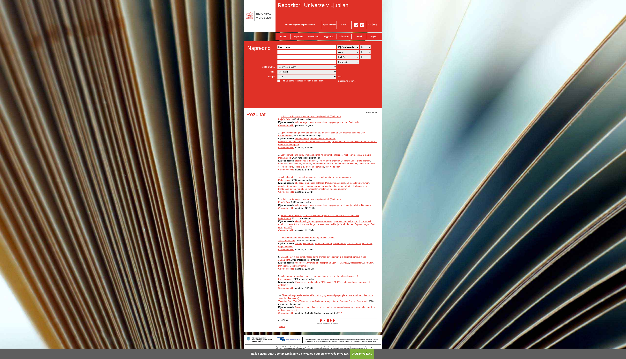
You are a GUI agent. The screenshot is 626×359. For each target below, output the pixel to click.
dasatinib (328, 163)
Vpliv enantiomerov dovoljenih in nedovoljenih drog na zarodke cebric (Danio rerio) (319, 276)
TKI (320, 161)
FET (370, 282)
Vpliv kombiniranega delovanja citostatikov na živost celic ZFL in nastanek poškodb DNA (323, 133)
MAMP (330, 282)
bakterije (320, 183)
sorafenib (307, 163)
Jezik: (272, 72)
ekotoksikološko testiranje (354, 282)
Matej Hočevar (331, 301)
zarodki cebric (313, 282)
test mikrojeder (333, 167)
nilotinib (353, 163)
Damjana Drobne (347, 301)
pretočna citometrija (315, 167)
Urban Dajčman (316, 301)
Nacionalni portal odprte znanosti (300, 25)
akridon (348, 186)
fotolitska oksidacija (305, 224)
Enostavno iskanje (347, 81)
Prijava (374, 37)
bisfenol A (290, 224)
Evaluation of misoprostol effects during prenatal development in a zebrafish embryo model (323, 257)
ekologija (299, 183)
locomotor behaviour (360, 307)
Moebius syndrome (299, 266)
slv (369, 25)
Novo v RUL (313, 37)
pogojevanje (333, 122)
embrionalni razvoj (323, 243)
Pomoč (359, 37)
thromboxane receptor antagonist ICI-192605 (328, 263)
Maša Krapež (284, 158)
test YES (288, 227)
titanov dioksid (354, 243)
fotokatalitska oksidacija (327, 224)
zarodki (281, 186)
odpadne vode (349, 161)
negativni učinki (285, 246)
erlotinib (297, 163)
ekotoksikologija (302, 221)
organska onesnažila (343, 221)
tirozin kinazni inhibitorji (306, 161)
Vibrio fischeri (347, 224)
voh (296, 122)
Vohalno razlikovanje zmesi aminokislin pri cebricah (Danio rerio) (311, 116)
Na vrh (282, 326)
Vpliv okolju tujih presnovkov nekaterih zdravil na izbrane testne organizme (316, 177)
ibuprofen (342, 189)
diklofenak (332, 189)
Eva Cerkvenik (285, 279)
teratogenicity (356, 263)
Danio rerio (354, 122)
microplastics (326, 307)
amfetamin (283, 285)
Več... (341, 313)
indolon (322, 189)
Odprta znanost (329, 25)
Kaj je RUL (329, 37)
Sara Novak (362, 301)
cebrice (344, 122)
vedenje (303, 122)
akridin (341, 186)
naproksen (302, 189)
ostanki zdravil (313, 186)
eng (375, 25)
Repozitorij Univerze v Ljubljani (314, 5)
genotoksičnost (285, 163)
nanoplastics (312, 307)
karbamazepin (360, 186)
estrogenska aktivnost (322, 221)
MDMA (337, 282)
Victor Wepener (300, 301)
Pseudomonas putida (335, 183)
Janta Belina (284, 260)
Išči (340, 76)
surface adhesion (342, 307)
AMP (323, 282)
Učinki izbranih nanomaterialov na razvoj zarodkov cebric (308, 237)
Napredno (298, 37)
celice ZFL (299, 167)
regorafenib (318, 163)
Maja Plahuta (284, 218)
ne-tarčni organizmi (332, 161)
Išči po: (271, 76)
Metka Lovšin (284, 180)
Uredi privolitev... (362, 353)
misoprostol (300, 263)
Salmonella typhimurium (357, 183)
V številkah (344, 37)
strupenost (310, 183)
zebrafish (368, 263)
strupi (357, 221)
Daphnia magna (362, 224)
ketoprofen (313, 189)
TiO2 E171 (367, 243)
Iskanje (283, 37)
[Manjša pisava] (356, 25)
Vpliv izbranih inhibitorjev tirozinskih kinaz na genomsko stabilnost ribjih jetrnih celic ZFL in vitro (326, 155)
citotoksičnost (363, 161)
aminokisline (321, 122)
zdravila (301, 186)
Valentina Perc (285, 301)
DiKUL (344, 25)
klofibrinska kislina (287, 189)
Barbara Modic (285, 135)
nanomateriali (339, 243)
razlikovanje (346, 205)
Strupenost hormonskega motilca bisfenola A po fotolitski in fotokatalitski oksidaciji (320, 215)
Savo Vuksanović (286, 240)
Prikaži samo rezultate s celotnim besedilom (303, 81)
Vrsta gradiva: (268, 67)
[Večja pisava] (362, 25)
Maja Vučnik (284, 119)
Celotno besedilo (286, 125)
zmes (311, 122)
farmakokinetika (328, 186)
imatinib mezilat (341, 163)
